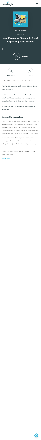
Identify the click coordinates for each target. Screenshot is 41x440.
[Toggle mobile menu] (37, 3)
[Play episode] (16, 56)
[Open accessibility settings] (36, 435)
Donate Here (6, 159)
